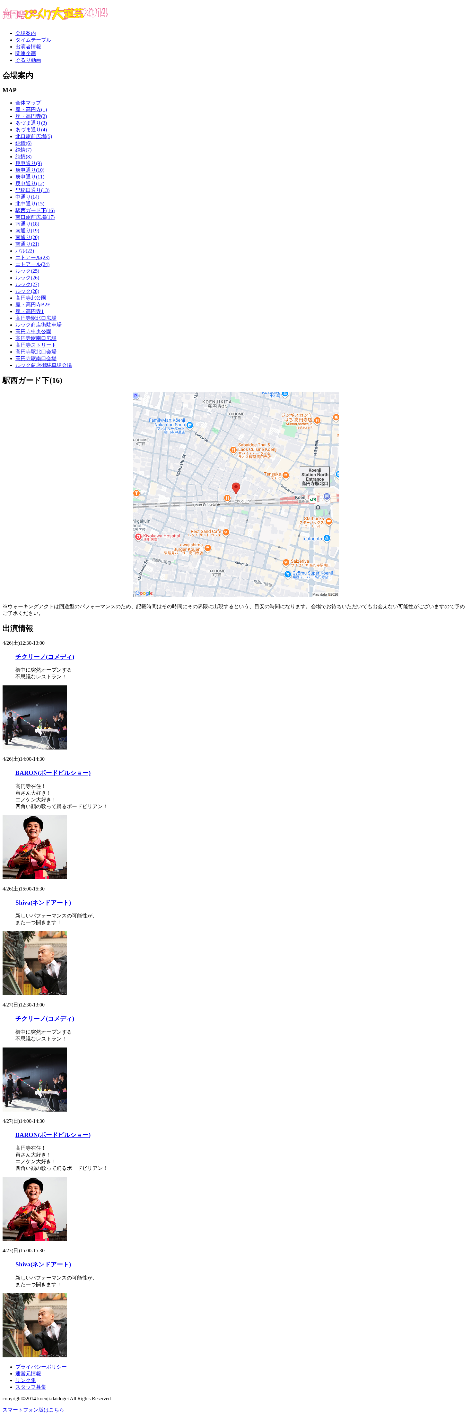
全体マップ (28, 102)
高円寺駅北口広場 (36, 318)
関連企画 (25, 53)
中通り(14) (27, 197)
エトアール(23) (32, 257)
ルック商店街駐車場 (38, 324)
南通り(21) (27, 244)
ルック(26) (27, 277)
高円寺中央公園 (33, 331)
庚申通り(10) (29, 170)
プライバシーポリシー (41, 1367)
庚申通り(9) (28, 163)
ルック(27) (27, 284)
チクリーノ (44, 656)
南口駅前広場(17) (35, 217)
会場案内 (25, 33)
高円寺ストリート (36, 345)
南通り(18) (27, 224)
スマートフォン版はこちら (33, 1409)
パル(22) (24, 250)
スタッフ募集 (30, 1387)
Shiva (43, 902)
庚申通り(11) (29, 176)
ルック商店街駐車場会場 (43, 365)
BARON (53, 772)
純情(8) (23, 156)
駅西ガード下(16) (35, 210)
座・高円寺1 (29, 311)
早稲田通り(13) (32, 190)
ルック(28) (27, 291)
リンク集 (25, 1380)
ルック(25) (27, 271)
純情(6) (23, 143)
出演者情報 (28, 46)
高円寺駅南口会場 (36, 358)
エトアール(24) (32, 264)
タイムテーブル (33, 40)
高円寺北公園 (30, 298)
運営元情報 (28, 1373)
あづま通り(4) (31, 129)
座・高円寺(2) (31, 116)
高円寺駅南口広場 (36, 338)
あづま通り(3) (31, 123)
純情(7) (23, 150)
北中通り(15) (29, 203)
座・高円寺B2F (32, 304)
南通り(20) (27, 237)
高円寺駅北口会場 (36, 351)
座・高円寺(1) (31, 109)
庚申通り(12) (29, 183)
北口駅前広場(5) (33, 136)
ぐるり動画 (28, 60)
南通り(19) (27, 230)
